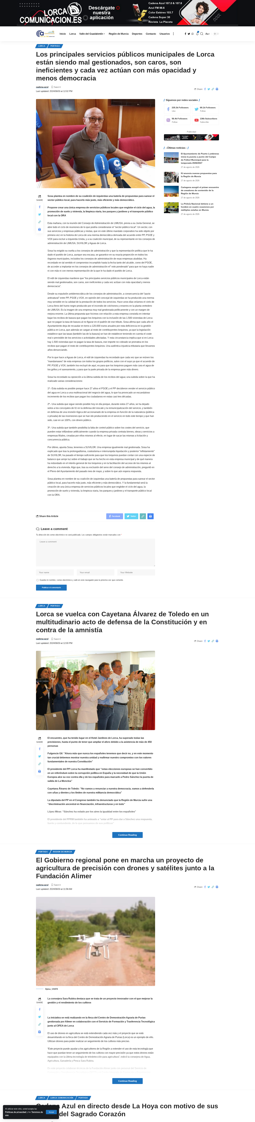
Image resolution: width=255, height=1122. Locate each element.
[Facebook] (177, 109)
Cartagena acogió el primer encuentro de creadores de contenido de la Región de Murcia (200, 190)
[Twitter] (205, 109)
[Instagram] (177, 120)
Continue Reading (127, 835)
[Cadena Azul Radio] (45, 34)
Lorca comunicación (61, 1098)
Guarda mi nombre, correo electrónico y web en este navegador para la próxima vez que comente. (82, 580)
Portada (55, 46)
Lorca (41, 46)
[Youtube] (205, 120)
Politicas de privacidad (15, 1112)
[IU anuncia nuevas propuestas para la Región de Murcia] (171, 177)
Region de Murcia (62, 852)
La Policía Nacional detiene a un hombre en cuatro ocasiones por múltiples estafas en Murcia (197, 206)
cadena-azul (42, 87)
